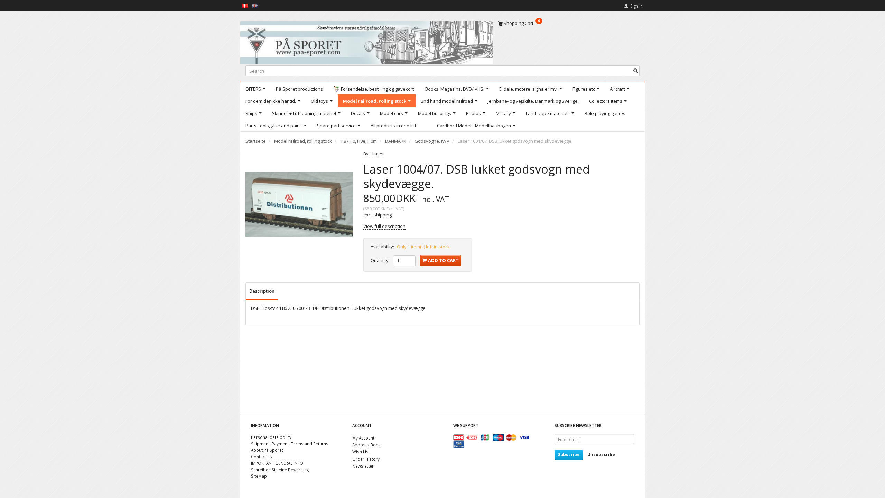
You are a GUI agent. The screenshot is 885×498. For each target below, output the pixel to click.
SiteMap (259, 476)
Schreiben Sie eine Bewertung (280, 469)
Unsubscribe (601, 455)
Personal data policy (271, 437)
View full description (384, 226)
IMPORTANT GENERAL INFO (277, 463)
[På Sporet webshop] (366, 41)
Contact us (261, 456)
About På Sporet (267, 450)
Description (261, 291)
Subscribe (569, 455)
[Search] (635, 70)
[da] (245, 5)
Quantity (380, 260)
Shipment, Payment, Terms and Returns (289, 443)
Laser (378, 153)
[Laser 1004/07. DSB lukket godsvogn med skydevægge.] (299, 204)
